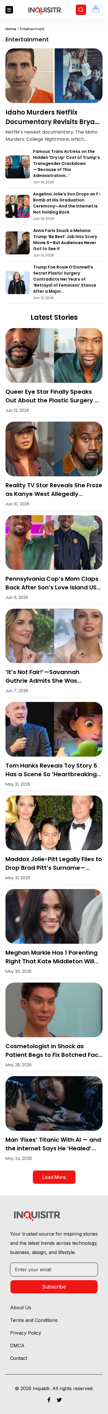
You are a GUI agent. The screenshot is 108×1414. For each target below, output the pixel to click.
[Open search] (81, 10)
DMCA (17, 1345)
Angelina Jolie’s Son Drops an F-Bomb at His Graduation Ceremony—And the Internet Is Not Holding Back (67, 203)
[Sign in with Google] (96, 9)
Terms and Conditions (34, 1320)
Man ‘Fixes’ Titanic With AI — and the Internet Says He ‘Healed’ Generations (53, 1148)
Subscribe (54, 1287)
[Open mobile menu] (9, 10)
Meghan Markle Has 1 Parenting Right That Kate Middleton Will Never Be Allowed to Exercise (51, 961)
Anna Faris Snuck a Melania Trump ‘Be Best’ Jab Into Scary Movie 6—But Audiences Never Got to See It (65, 240)
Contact (18, 1358)
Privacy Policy (25, 1333)
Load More (54, 1177)
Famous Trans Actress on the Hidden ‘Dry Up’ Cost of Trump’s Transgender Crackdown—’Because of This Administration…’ (66, 163)
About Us (20, 1307)
